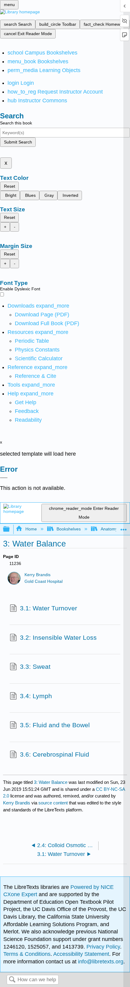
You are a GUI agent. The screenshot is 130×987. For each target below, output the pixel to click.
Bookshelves (68, 529)
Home (31, 529)
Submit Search (18, 142)
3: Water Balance (50, 782)
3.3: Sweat (35, 666)
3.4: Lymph (36, 695)
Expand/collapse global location (123, 527)
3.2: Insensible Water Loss (58, 637)
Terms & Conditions (26, 954)
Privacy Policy (103, 947)
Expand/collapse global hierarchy (10, 529)
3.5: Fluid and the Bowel (55, 724)
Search (12, 980)
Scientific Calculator (39, 358)
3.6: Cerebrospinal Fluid (54, 754)
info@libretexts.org (99, 962)
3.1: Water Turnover (48, 608)
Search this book (16, 122)
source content (53, 802)
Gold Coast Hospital (43, 581)
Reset (9, 186)
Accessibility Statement (81, 954)
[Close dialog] (4, 477)
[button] (27, 411)
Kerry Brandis (37, 575)
